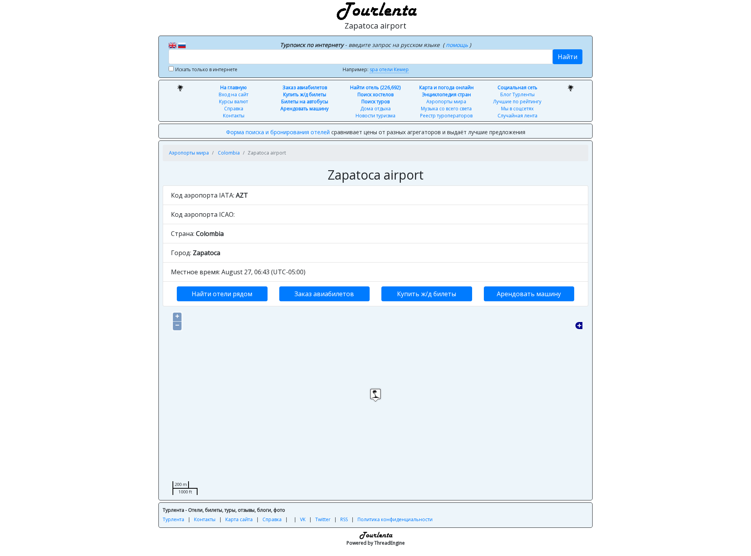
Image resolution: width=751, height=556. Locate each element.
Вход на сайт (233, 94)
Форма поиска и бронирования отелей (278, 132)
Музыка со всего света (446, 108)
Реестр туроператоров (446, 115)
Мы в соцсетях (517, 108)
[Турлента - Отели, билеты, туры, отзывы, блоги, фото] (375, 9)
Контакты (233, 115)
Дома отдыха (375, 108)
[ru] (182, 44)
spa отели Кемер (389, 69)
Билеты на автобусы (304, 101)
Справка (233, 108)
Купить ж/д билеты (304, 94)
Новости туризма (375, 115)
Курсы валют (233, 101)
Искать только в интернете (206, 69)
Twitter (323, 519)
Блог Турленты (517, 94)
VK (302, 519)
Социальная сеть (517, 87)
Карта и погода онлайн (446, 87)
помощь (457, 45)
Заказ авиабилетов (304, 87)
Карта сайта (239, 519)
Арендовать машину (304, 108)
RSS (344, 519)
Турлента (173, 519)
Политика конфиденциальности (395, 519)
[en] (172, 44)
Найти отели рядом (222, 294)
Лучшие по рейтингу (517, 101)
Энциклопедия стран (446, 94)
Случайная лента (517, 115)
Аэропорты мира (446, 101)
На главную (233, 87)
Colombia (229, 152)
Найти (567, 56)
